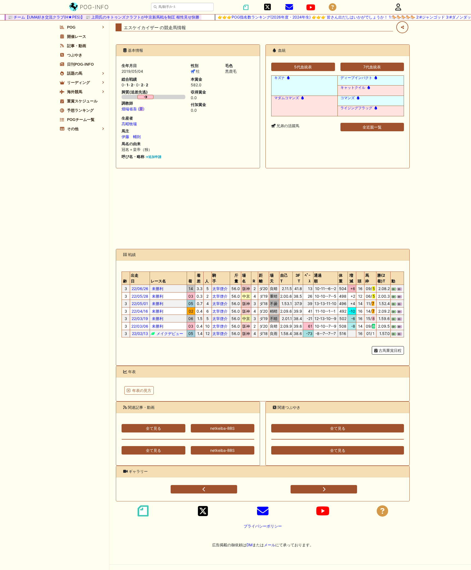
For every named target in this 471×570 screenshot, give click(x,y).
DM (249, 544)
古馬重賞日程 (389, 350)
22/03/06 (139, 326)
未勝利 (157, 288)
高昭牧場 (129, 123)
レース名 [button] (158, 281)
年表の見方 (141, 390)
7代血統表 (372, 67)
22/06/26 (140, 288)
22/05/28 (140, 296)
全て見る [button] (153, 428)
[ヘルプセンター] (332, 7)
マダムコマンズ (286, 98)
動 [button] (393, 281)
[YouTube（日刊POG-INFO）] (310, 7)
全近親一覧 (372, 127)
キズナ (279, 78)
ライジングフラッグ (356, 108)
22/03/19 (140, 318)
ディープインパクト (356, 78)
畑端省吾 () (133, 108)
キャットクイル (352, 88)
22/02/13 (140, 333)
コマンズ (347, 98)
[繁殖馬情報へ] (287, 78)
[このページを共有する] (402, 27)
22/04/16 (140, 311)
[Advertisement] (263, 208)
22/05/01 (140, 303)
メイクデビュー (169, 333)
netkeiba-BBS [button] (222, 428)
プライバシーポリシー (263, 526)
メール (269, 544)
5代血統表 (303, 67)
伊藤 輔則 (131, 136)
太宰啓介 (220, 288)
